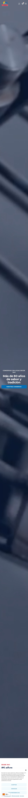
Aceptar (14, 784)
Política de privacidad (15, 796)
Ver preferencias (14, 792)
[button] (26, 770)
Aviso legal (22, 796)
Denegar (14, 788)
